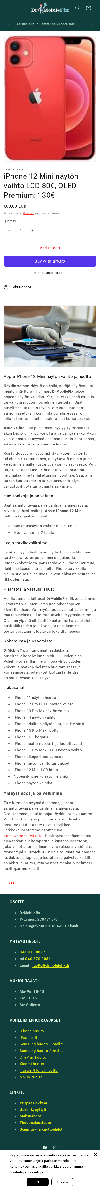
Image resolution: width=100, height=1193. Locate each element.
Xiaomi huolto (32, 1064)
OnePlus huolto (33, 1057)
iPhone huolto (32, 1031)
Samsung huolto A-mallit (41, 1051)
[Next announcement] (91, 24)
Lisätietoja (35, 1172)
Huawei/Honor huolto (39, 1070)
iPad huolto (30, 1037)
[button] (9, 8)
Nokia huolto (31, 1077)
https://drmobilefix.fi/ (23, 836)
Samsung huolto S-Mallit (41, 1044)
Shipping (28, 213)
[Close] (95, 1154)
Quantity (10, 221)
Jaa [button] (11, 882)
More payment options (50, 273)
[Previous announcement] (9, 24)
